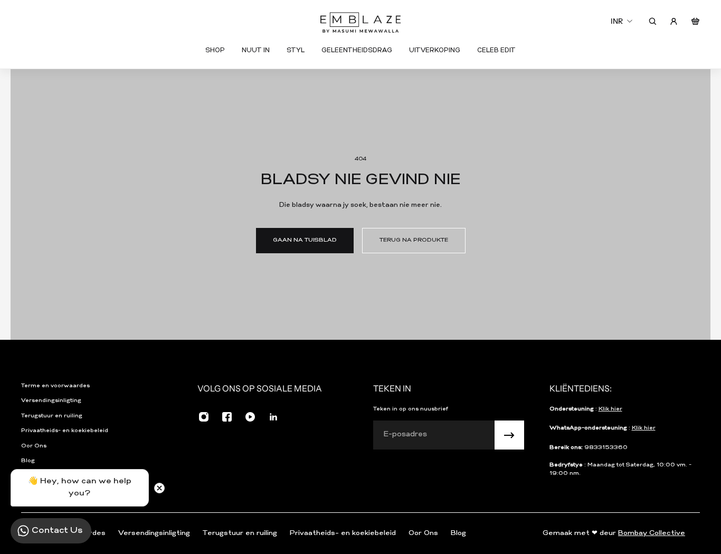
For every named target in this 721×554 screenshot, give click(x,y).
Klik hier (610, 409)
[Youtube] (250, 416)
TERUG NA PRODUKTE (414, 240)
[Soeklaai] (652, 21)
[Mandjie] (695, 21)
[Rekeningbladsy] (674, 21)
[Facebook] (227, 416)
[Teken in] (509, 435)
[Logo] (360, 21)
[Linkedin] (273, 416)
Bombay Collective (651, 533)
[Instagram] (203, 416)
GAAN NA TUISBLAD (305, 240)
